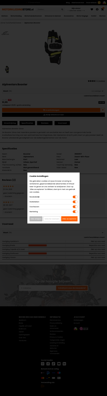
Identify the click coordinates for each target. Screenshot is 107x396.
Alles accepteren (69, 219)
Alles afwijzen (36, 219)
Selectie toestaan (52, 219)
